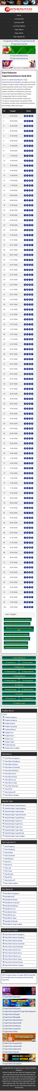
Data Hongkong (9, 849)
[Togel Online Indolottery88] (12, 1046)
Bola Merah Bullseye (11, 906)
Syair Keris (5, 980)
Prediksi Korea (9, 736)
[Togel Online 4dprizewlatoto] (12, 1020)
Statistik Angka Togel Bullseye (14, 818)
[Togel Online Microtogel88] (19, 991)
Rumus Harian (28, 662)
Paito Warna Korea (10, 777)
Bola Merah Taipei (10, 918)
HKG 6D (26, 975)
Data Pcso (7, 862)
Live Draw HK (19, 19)
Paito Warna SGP (24, 1074)
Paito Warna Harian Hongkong (14, 937)
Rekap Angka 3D (28, 671)
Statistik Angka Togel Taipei (13, 830)
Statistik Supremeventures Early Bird (16, 643)
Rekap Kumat (20, 667)
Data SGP (4, 1077)
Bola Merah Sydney (10, 899)
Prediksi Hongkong (10, 720)
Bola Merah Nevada (11, 921)
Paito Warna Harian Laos (12, 956)
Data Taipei (8, 871)
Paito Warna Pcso (10, 773)
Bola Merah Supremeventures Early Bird (17, 639)
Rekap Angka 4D (11, 680)
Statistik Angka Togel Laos (13, 827)
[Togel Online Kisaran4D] (19, 50)
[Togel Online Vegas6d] (10, 1011)
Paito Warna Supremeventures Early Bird (17, 624)
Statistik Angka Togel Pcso (13, 821)
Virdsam (5, 1072)
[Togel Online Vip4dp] (9, 1031)
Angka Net (11, 1072)
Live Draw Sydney (19, 26)
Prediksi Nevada (9, 745)
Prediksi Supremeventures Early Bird (16, 647)
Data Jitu (14, 977)
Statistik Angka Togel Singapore (15, 805)
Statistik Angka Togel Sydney (14, 811)
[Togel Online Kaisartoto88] (11, 1023)
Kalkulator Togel (20, 703)
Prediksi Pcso (8, 733)
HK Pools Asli (19, 1087)
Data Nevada (8, 874)
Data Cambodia (9, 855)
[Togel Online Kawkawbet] (11, 1009)
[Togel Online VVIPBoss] (11, 41)
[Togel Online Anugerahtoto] (12, 1043)
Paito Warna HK (20, 1072)
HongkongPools (27, 1081)
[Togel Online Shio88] (19, 1058)
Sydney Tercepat (17, 975)
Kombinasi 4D (11, 698)
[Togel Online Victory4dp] (19, 1003)
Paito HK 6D (19, 33)
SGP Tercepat (6, 975)
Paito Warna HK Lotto (22, 1083)
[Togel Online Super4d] (19, 44)
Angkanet (32, 1079)
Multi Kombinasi (28, 689)
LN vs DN (20, 694)
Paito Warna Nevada (11, 786)
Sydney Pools (6, 1081)
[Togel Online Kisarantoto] (19, 56)
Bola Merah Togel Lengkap (13, 924)
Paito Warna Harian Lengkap (13, 965)
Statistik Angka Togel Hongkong (15, 808)
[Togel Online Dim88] (27, 41)
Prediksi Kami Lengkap (12, 748)
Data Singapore (9, 846)
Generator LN (11, 662)
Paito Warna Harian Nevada (13, 962)
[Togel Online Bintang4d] (11, 1014)
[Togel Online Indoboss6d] (11, 997)
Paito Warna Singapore (12, 758)
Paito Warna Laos (10, 780)
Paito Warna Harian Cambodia (14, 944)
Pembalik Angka (11, 689)
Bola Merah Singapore (11, 893)
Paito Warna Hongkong (12, 761)
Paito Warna (19, 30)
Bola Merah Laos (10, 915)
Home (19, 15)
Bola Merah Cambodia (11, 903)
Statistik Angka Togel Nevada (14, 833)
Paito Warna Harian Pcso (12, 950)
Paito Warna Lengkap (11, 795)
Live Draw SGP (19, 22)
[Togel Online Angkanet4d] (11, 1049)
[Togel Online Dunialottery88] (19, 1037)
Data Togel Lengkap (11, 883)
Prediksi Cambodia (10, 726)
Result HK (29, 977)
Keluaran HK (22, 977)
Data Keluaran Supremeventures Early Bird (17, 619)
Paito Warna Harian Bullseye (13, 947)
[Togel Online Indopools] (10, 1052)
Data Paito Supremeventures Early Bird (16, 634)
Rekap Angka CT (11, 671)
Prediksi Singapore (10, 717)
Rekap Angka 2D (20, 676)
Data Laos (7, 868)
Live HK (4, 714)
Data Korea (8, 865)
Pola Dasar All (28, 680)
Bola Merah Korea (10, 912)
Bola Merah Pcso (10, 909)
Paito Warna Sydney (11, 764)
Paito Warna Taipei (10, 783)
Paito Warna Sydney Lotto (27, 1085)
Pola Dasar (19, 685)
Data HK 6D (8, 877)
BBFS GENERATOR (20, 658)
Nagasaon (28, 1072)
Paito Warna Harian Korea (13, 953)
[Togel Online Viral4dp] (19, 64)
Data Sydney (8, 852)
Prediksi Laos (8, 739)
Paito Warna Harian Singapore (14, 934)
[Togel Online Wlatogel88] (11, 1017)
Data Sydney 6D (9, 880)
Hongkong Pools (16, 1081)
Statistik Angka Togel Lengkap (14, 836)
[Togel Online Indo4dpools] (11, 1026)
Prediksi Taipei (9, 742)
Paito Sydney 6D (19, 37)
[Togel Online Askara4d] (27, 1011)
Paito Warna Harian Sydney (13, 941)
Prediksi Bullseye (10, 729)
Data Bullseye (9, 859)
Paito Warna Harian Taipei (13, 959)
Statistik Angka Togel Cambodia (15, 815)
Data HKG (7, 977)
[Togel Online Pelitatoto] (19, 59)
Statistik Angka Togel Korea (13, 824)
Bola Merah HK (9, 896)
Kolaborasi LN (28, 698)
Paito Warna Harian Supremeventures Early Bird (19, 629)
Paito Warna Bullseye (11, 770)
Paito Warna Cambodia (12, 767)
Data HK (32, 1074)
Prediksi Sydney (9, 723)
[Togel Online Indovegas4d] (11, 1064)
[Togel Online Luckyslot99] (11, 1029)
